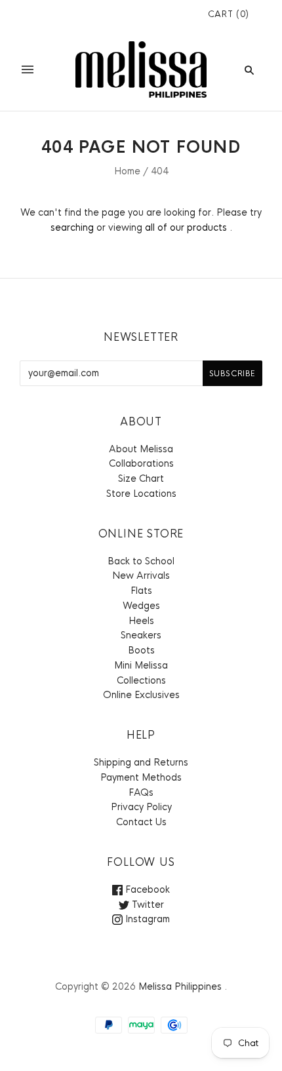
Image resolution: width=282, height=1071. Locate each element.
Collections (141, 680)
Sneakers (141, 635)
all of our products (186, 227)
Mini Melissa (141, 665)
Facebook (146, 889)
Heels (141, 621)
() (228, 14)
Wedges (141, 606)
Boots (141, 650)
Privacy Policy (141, 807)
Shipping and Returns (141, 762)
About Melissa (141, 449)
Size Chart (141, 478)
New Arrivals (141, 575)
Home (127, 171)
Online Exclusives (141, 695)
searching (72, 227)
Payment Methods (141, 777)
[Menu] (27, 69)
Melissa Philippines (180, 986)
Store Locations (141, 493)
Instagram (146, 919)
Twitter (146, 904)
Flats (141, 590)
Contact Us (141, 822)
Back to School (141, 561)
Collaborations (141, 463)
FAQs (141, 792)
